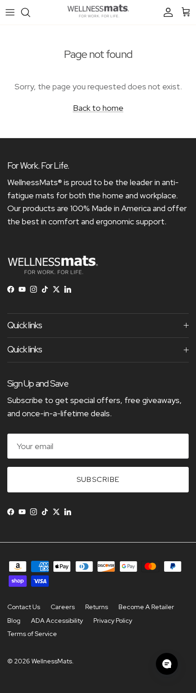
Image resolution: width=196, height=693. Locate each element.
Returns (96, 607)
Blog (14, 620)
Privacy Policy (112, 620)
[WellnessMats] (98, 12)
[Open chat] (167, 664)
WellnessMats (51, 661)
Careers (63, 607)
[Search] (30, 12)
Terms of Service (32, 634)
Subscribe (98, 479)
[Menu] (10, 12)
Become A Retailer (146, 607)
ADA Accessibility (57, 620)
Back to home (98, 108)
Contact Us (23, 607)
